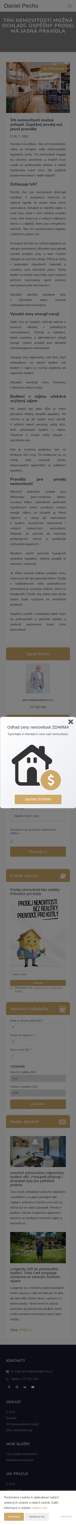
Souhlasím (14, 1516)
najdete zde (39, 1507)
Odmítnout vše (37, 1516)
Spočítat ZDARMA (38, 799)
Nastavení (66, 1516)
